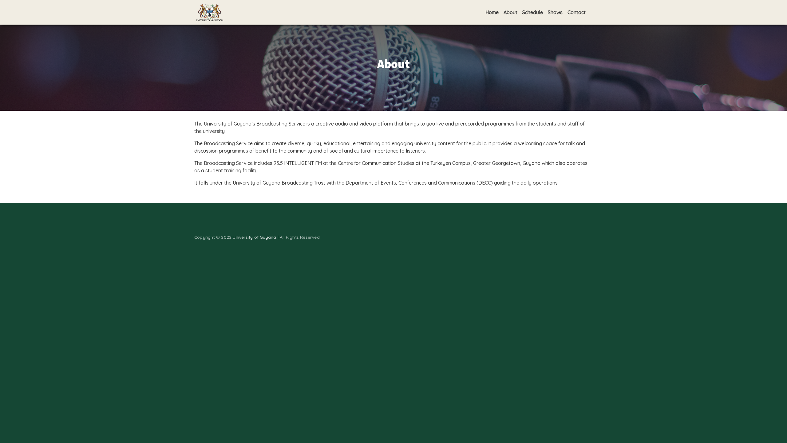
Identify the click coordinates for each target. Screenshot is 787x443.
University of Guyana (254, 237)
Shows (555, 12)
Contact (577, 12)
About (510, 12)
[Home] (209, 12)
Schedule (532, 12)
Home (492, 12)
